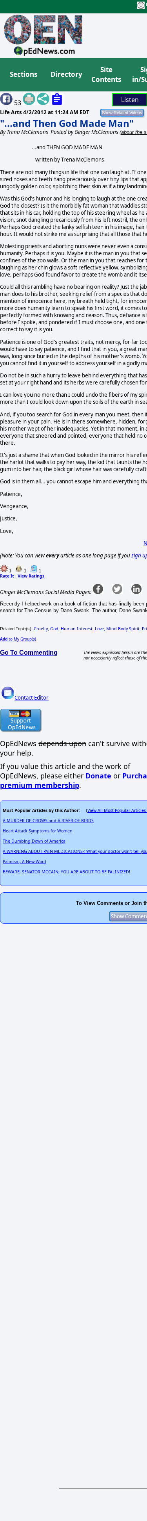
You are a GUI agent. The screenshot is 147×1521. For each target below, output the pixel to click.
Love (99, 628)
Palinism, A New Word (24, 861)
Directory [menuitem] (66, 74)
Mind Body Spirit (123, 628)
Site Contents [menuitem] (106, 74)
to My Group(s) (18, 639)
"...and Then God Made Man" (67, 123)
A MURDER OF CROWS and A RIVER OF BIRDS (48, 820)
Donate (98, 775)
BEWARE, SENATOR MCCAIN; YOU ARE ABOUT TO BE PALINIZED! (66, 872)
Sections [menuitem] (23, 74)
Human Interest (77, 628)
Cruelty (41, 628)
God (54, 628)
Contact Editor (32, 697)
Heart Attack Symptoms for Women (38, 831)
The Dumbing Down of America (34, 841)
